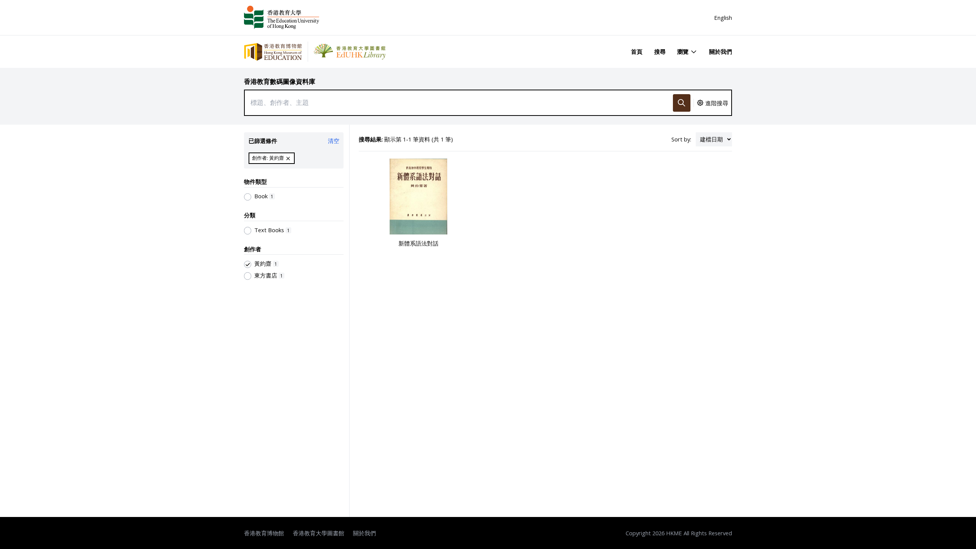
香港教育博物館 (264, 533)
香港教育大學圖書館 (318, 533)
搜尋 (660, 51)
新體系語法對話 (418, 243)
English (723, 17)
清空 (333, 140)
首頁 (636, 51)
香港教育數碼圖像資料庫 (279, 81)
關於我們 (720, 51)
